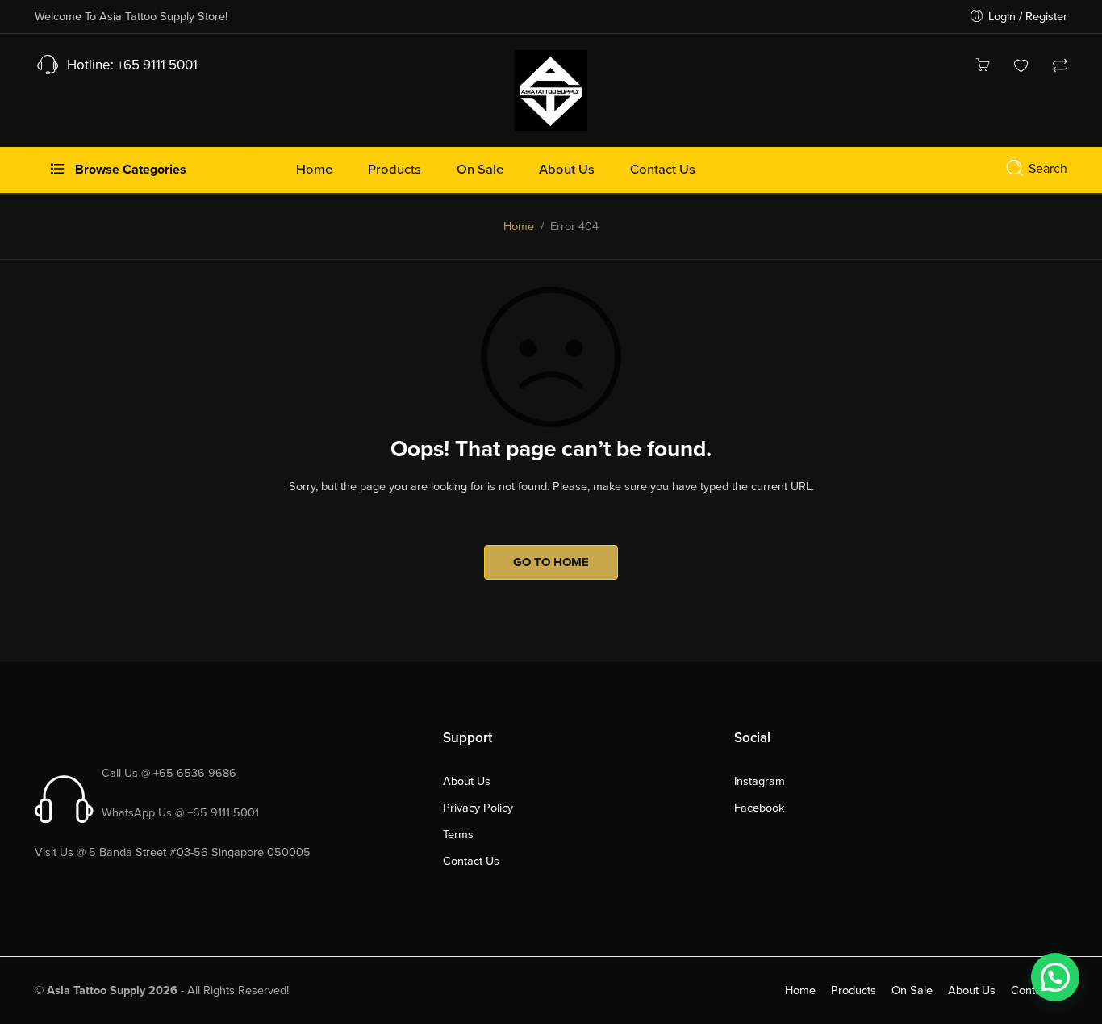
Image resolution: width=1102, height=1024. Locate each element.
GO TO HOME (551, 562)
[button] (1055, 977)
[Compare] (1060, 67)
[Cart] (982, 67)
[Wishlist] (1021, 67)
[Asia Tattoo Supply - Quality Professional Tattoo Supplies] (551, 89)
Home (518, 226)
